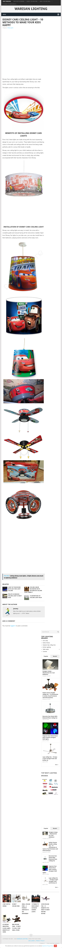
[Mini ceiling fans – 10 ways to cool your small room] (16, 919)
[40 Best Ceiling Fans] (16, 898)
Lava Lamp (45, 640)
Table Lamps (46, 649)
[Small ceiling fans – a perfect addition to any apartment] (26, 898)
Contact (42, 943)
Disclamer (31, 940)
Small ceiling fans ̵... (45, 1)
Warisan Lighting (31, 8)
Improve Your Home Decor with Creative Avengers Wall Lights (50, 737)
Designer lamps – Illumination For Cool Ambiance (49, 673)
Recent (55, 656)
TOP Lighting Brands (53, 943)
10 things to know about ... (9, 4)
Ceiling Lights (10, 27)
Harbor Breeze (46, 642)
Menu (4, 14)
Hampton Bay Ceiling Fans (49, 645)
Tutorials (45, 651)
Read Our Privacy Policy (47, 945)
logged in (13, 626)
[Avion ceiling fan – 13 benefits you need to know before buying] (45, 898)
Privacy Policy (40, 940)
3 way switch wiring (18, 1)
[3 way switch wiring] (7, 898)
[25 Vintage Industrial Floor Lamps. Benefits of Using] (7, 919)
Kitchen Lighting (47, 647)
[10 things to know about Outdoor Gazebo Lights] (36, 898)
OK (55, 945)
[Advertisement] (24, 42)
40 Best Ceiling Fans (31, 1)
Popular (46, 656)
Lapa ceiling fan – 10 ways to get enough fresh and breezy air (50, 758)
